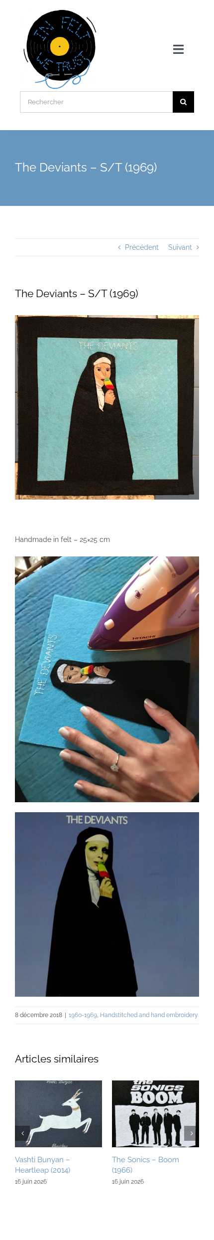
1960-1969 (83, 1015)
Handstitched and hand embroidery (149, 1015)
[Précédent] (22, 1133)
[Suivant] (191, 1133)
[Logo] (60, 11)
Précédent (142, 247)
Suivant (180, 247)
